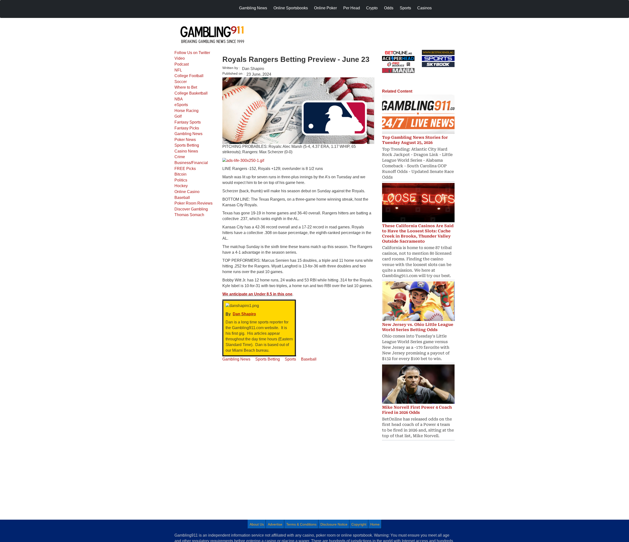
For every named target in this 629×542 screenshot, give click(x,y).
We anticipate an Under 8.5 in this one (257, 294)
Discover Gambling (191, 209)
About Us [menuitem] (257, 524)
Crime (179, 157)
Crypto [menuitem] (372, 8)
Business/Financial (191, 163)
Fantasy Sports (187, 122)
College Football (188, 76)
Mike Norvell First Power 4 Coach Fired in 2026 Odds (417, 410)
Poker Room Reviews (193, 203)
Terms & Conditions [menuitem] (301, 524)
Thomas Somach (189, 215)
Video (179, 58)
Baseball (182, 197)
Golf (178, 116)
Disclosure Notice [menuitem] (333, 524)
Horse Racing (186, 111)
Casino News (186, 151)
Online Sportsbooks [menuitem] (290, 8)
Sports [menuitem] (405, 8)
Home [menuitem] (375, 524)
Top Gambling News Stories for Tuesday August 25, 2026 (415, 140)
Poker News (185, 140)
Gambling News (188, 134)
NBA (178, 99)
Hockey (181, 186)
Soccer (180, 82)
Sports (290, 359)
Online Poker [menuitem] (325, 8)
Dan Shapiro (244, 314)
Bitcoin (180, 174)
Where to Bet (185, 87)
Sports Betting (186, 145)
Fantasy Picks (186, 128)
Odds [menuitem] (388, 8)
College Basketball (191, 93)
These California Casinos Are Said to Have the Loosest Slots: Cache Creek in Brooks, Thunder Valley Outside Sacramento (418, 233)
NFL (178, 70)
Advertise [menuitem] (275, 524)
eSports (181, 105)
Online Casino (187, 192)
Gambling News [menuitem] (253, 8)
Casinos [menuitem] (424, 8)
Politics (180, 180)
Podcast (181, 64)
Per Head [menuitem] (351, 8)
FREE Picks (185, 169)
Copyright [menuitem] (358, 524)
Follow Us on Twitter (192, 53)
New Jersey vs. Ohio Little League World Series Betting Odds (417, 327)
